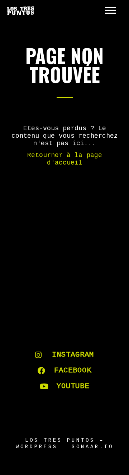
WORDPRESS (37, 447)
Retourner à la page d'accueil (64, 159)
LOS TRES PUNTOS (60, 440)
